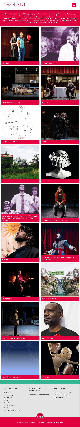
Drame (5, 18)
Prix (7, 400)
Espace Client (10, 405)
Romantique (65, 20)
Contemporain (43, 16)
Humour (48, 18)
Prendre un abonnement (13, 410)
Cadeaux (8, 403)
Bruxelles (14, 14)
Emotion (12, 18)
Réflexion (54, 20)
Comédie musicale (11, 16)
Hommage (39, 18)
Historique (29, 18)
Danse (53, 16)
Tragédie (42, 22)
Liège (32, 14)
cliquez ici (59, 397)
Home (7, 393)
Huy (20, 14)
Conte (33, 16)
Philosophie (27, 20)
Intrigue (56, 18)
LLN (37, 14)
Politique (44, 20)
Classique (61, 14)
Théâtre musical (31, 22)
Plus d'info (9, 41)
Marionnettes (7, 20)
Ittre (26, 14)
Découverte (52, 22)
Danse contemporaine (66, 16)
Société (74, 20)
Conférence (24, 16)
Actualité (44, 14)
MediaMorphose (57, 423)
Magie (73, 18)
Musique (18, 20)
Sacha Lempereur (31, 423)
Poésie (37, 20)
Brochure (9, 398)
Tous (7, 14)
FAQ (7, 408)
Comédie (70, 14)
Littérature (65, 18)
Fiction (20, 18)
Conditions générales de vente (39, 395)
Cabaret (52, 14)
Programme (9, 395)
